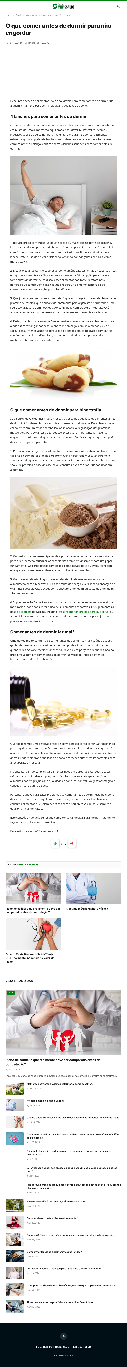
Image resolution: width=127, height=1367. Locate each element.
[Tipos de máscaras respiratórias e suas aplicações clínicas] (15, 1306)
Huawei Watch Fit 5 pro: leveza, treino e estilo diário (56, 1201)
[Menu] (9, 6)
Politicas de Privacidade (52, 1346)
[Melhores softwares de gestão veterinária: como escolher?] (15, 1088)
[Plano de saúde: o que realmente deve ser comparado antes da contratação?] (33, 888)
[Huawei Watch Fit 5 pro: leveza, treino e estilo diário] (15, 1205)
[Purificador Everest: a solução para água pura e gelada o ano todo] (15, 1273)
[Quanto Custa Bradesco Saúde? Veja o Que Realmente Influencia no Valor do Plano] (33, 934)
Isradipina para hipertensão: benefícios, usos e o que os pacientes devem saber (71, 1285)
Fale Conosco (82, 1346)
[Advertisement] (63, 69)
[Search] (118, 6)
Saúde (45, 42)
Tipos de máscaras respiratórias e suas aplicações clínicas (60, 1302)
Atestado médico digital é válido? (87, 908)
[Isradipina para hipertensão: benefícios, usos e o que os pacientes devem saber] (15, 1289)
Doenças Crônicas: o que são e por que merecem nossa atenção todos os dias (70, 1235)
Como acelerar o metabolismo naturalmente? (52, 1218)
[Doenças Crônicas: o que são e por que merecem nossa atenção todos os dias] (15, 1239)
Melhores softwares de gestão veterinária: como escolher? (60, 1083)
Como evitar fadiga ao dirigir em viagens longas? (54, 1251)
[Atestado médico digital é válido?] (93, 888)
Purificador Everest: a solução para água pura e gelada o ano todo (64, 1268)
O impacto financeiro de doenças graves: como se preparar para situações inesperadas (69, 1153)
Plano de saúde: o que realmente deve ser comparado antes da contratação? (33, 910)
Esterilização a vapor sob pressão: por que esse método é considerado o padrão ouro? (72, 1169)
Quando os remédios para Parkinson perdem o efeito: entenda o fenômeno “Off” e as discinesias (73, 1136)
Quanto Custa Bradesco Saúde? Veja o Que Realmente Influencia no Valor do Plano (30, 958)
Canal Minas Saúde (63, 1355)
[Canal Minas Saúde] (63, 6)
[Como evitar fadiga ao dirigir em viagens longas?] (15, 1256)
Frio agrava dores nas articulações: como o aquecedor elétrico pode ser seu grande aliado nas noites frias (74, 1186)
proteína (26, 612)
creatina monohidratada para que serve (83, 612)
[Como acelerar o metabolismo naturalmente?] (15, 1222)
